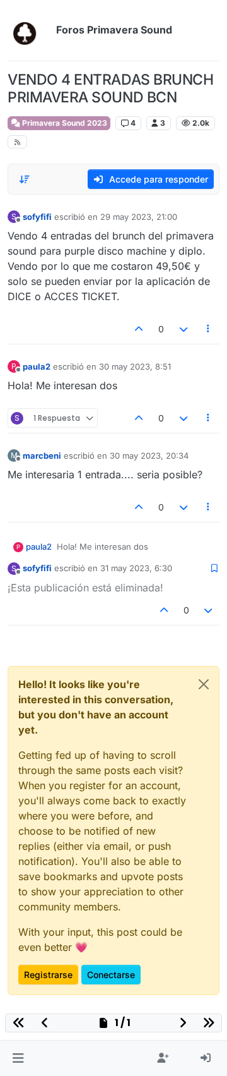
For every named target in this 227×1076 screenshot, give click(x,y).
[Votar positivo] (139, 329)
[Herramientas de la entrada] (208, 329)
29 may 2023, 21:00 (138, 217)
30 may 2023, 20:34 (149, 455)
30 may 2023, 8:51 (135, 366)
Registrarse (48, 974)
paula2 (36, 366)
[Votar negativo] (183, 329)
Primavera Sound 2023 (63, 123)
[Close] (204, 684)
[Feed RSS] (17, 141)
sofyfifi (37, 217)
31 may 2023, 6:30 (136, 568)
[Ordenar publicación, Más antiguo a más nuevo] (24, 179)
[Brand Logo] (29, 30)
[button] (18, 1058)
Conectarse (111, 974)
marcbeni (42, 455)
